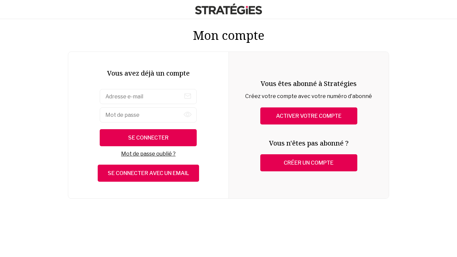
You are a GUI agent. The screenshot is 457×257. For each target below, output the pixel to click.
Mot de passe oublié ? (148, 154)
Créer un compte (309, 163)
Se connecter (148, 138)
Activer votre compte (309, 116)
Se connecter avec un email (148, 173)
